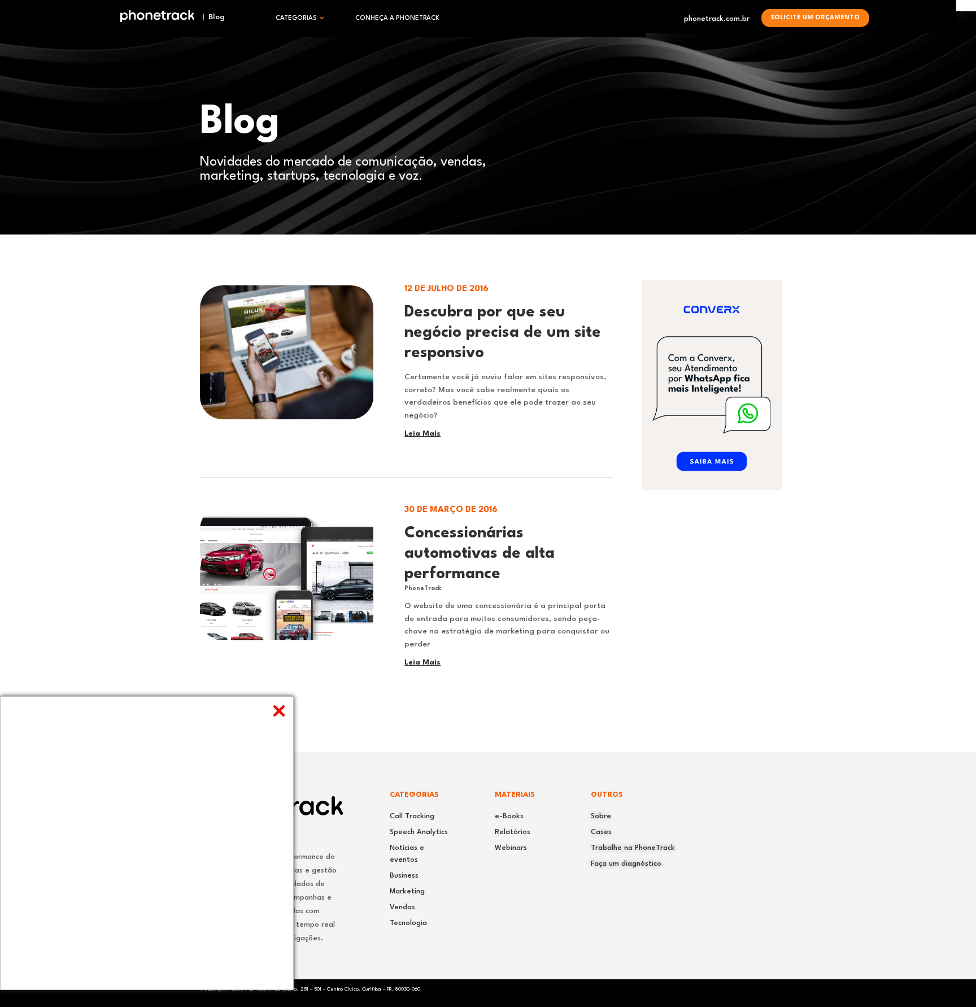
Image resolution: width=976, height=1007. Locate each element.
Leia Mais (422, 433)
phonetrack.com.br (717, 19)
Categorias (296, 18)
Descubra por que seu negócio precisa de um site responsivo (502, 333)
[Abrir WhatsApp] (948, 978)
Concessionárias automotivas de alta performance (479, 554)
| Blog (210, 17)
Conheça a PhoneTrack (397, 18)
